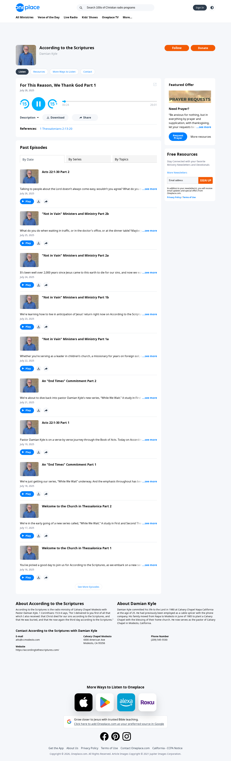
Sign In (200, 7)
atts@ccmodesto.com (28, 639)
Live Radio (71, 17)
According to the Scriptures (66, 47)
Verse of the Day (49, 17)
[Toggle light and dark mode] (212, 7)
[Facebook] (104, 736)
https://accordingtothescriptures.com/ (37, 649)
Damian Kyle (48, 54)
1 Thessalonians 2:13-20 (56, 129)
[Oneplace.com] (28, 7)
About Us (72, 748)
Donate (203, 48)
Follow (177, 48)
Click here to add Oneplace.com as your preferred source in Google (119, 724)
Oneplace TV (110, 17)
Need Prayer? (179, 109)
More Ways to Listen (64, 71)
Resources (39, 71)
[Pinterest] (115, 736)
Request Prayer (178, 137)
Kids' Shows (90, 17)
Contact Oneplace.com (135, 748)
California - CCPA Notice (167, 748)
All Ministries (24, 17)
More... (127, 17)
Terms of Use (109, 748)
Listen (22, 71)
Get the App (56, 748)
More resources (201, 137)
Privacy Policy (89, 748)
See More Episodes (88, 586)
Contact (87, 71)
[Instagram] (126, 736)
